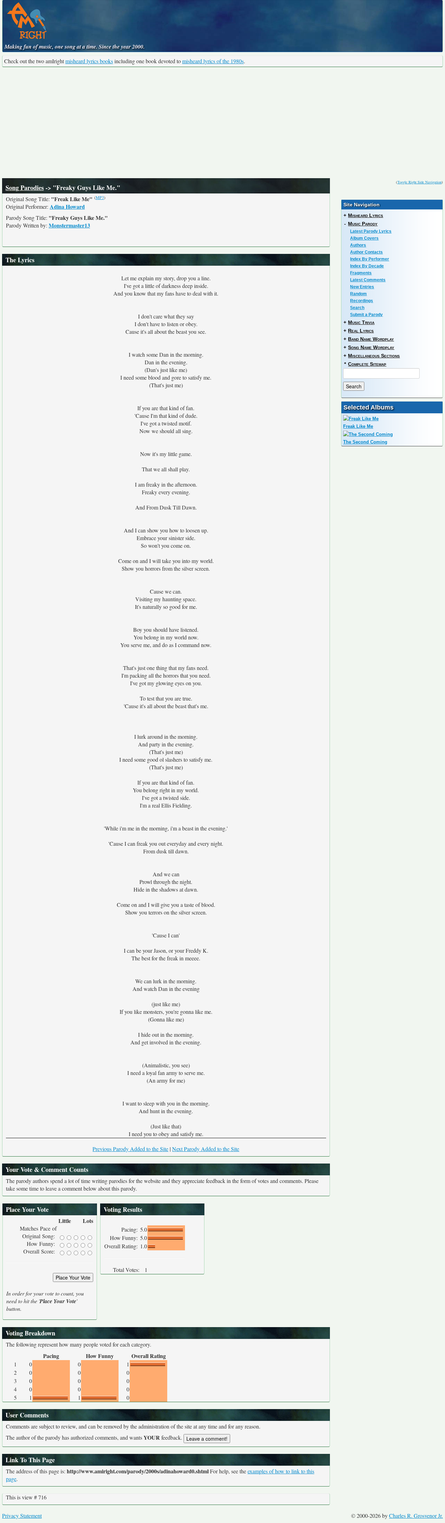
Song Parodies (25, 187)
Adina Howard (67, 206)
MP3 (100, 197)
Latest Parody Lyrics (370, 231)
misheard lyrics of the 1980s (213, 61)
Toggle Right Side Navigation (419, 182)
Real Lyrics (361, 330)
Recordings (361, 300)
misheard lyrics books (89, 61)
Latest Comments (368, 280)
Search (357, 307)
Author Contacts (366, 252)
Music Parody (363, 223)
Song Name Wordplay (371, 347)
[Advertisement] (222, 122)
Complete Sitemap (367, 364)
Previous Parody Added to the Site (130, 1148)
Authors (358, 245)
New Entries (362, 286)
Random (358, 293)
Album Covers (364, 238)
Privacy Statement (22, 1515)
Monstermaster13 (69, 225)
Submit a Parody (366, 314)
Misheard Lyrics (365, 215)
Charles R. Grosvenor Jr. (416, 1515)
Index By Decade (367, 266)
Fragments (361, 273)
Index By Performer (369, 259)
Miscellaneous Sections (374, 355)
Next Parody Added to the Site (205, 1148)
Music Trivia (361, 322)
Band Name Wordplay (371, 339)
